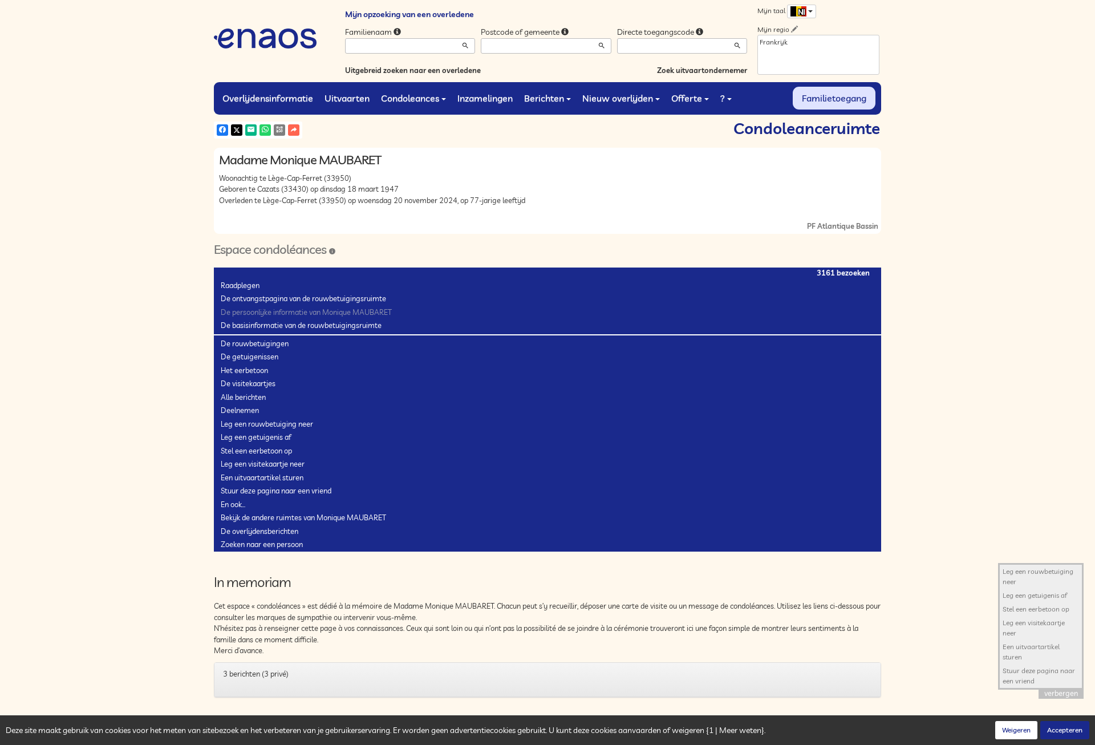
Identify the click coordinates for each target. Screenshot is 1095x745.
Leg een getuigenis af (256, 437)
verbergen (1061, 693)
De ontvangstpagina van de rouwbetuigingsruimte (303, 298)
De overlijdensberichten (259, 531)
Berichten (544, 98)
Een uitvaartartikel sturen (262, 477)
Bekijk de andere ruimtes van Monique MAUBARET (303, 517)
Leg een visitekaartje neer (263, 463)
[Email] (251, 130)
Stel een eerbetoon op (256, 450)
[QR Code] (279, 130)
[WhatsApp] (265, 130)
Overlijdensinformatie (267, 98)
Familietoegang (834, 98)
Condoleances (410, 98)
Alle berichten (243, 397)
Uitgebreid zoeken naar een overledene (413, 70)
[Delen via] (293, 130)
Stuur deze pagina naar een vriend (276, 490)
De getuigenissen (249, 356)
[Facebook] (222, 130)
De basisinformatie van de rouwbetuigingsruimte (301, 325)
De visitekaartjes (248, 383)
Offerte (686, 98)
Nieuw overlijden (617, 98)
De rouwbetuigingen (255, 343)
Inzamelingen (485, 98)
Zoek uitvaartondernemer (702, 70)
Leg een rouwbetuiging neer (267, 423)
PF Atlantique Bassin (842, 225)
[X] (236, 130)
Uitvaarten (347, 98)
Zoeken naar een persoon (262, 544)
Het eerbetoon (244, 370)
